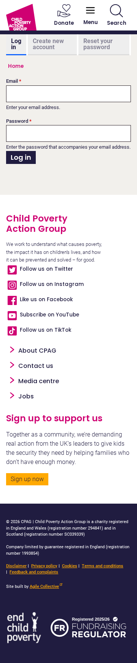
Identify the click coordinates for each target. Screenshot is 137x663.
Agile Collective (44, 586)
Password (17, 121)
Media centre (38, 381)
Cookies (69, 565)
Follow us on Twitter (46, 269)
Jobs (26, 396)
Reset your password (98, 44)
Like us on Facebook (46, 299)
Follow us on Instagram (52, 284)
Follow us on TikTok (45, 330)
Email (12, 81)
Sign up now (27, 479)
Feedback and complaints (34, 572)
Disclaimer (16, 565)
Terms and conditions (102, 565)
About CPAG (37, 350)
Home (16, 66)
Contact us (35, 365)
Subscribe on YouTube (49, 314)
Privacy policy (44, 565)
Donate (64, 23)
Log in (16, 44)
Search (116, 23)
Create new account (48, 44)
